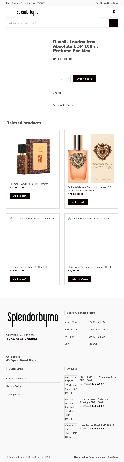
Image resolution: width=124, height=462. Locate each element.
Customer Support (16, 378)
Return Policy (13, 386)
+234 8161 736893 (21, 339)
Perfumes (68, 105)
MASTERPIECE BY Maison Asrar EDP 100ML (98, 378)
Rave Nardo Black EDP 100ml (97, 425)
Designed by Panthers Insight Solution (96, 457)
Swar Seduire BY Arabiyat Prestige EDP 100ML (95, 401)
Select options (79, 278)
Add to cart (84, 79)
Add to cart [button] (19, 195)
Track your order (15, 394)
